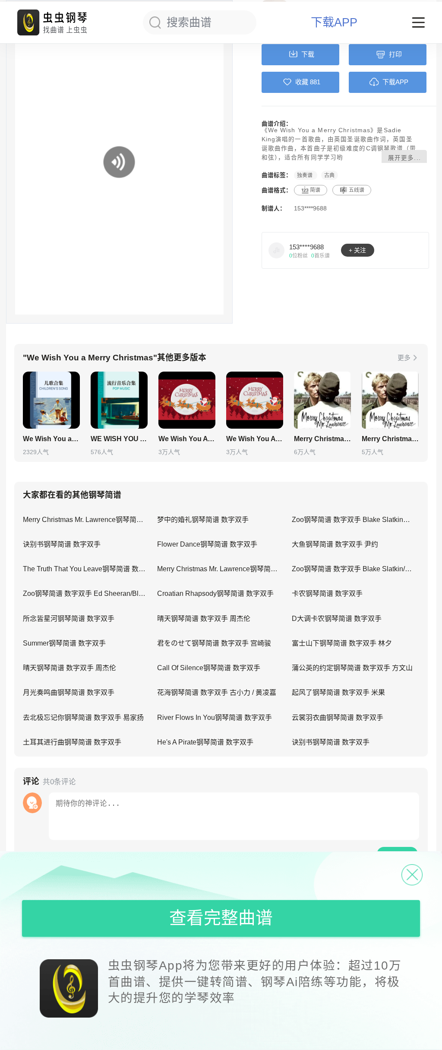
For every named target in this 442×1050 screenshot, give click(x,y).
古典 (329, 175)
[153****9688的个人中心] (276, 250)
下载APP (334, 23)
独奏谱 (305, 175)
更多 (404, 357)
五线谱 (356, 190)
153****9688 (310, 208)
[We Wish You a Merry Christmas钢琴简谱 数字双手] (51, 400)
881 (315, 82)
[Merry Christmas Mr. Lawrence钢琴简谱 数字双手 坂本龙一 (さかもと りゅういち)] (322, 400)
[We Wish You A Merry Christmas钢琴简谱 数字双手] (186, 400)
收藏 (301, 82)
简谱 (315, 190)
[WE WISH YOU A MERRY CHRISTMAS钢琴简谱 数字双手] (119, 400)
